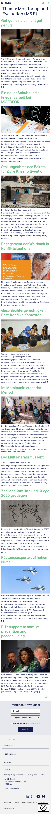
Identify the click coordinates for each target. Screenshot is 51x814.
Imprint (29, 802)
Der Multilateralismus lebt (22, 457)
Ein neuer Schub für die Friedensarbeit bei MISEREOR (20, 97)
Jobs (24, 802)
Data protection (39, 802)
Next (47, 697)
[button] (43, 807)
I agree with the (26, 723)
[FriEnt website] (6, 3)
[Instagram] (32, 796)
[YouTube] (38, 796)
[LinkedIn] (27, 796)
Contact (17, 802)
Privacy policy (34, 723)
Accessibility (8, 802)
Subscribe (25, 729)
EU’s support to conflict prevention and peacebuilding (20, 631)
